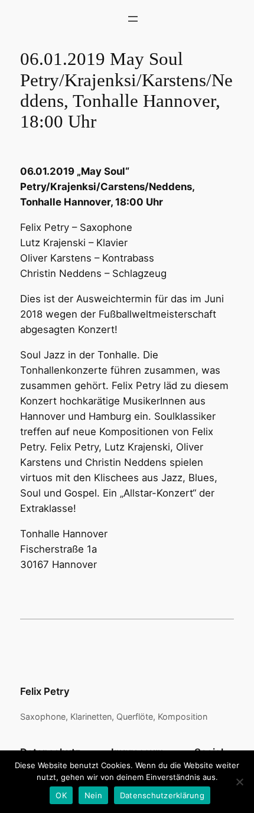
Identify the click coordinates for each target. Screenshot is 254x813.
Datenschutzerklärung (162, 795)
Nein (93, 795)
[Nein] (239, 782)
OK (61, 795)
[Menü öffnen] (133, 19)
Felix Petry (45, 691)
